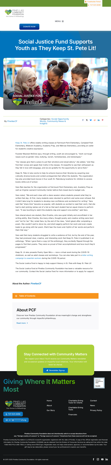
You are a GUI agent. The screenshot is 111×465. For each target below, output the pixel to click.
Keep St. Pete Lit (22, 143)
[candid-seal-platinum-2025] (99, 378)
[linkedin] (107, 459)
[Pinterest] (102, 120)
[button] (55, 296)
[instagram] (98, 459)
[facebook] (93, 459)
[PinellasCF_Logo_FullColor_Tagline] (14, 9)
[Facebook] (83, 120)
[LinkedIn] (99, 120)
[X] (87, 120)
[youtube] (102, 459)
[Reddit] (95, 120)
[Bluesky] (91, 120)
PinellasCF (12, 121)
